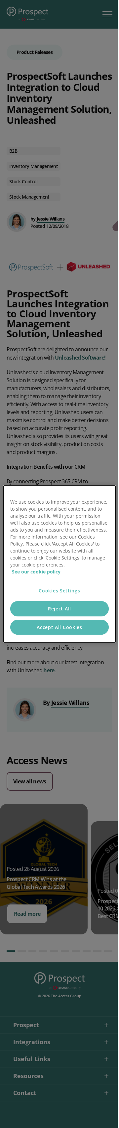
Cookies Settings (59, 590)
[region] (59, 564)
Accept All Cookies (59, 627)
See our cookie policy (36, 571)
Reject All (59, 608)
